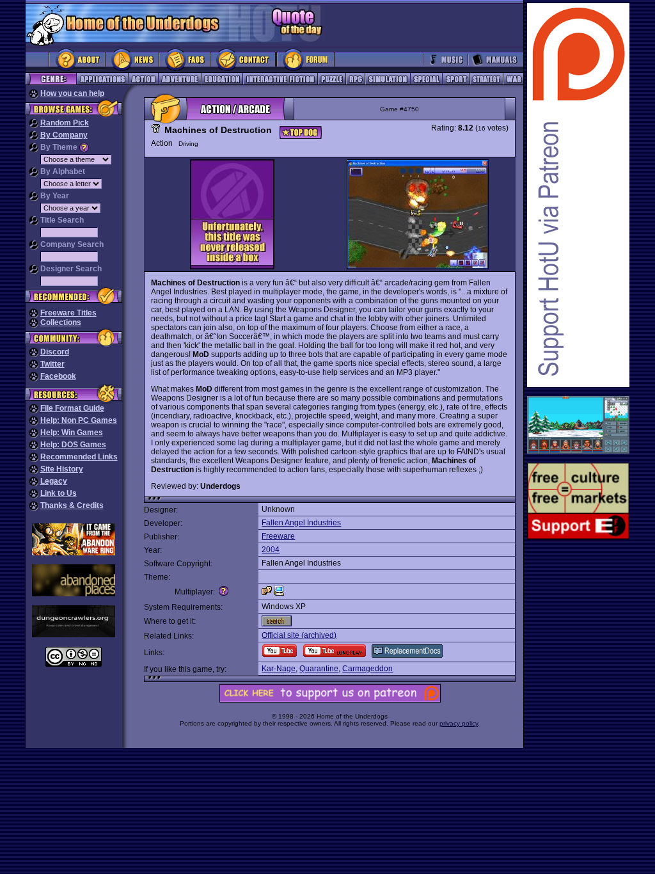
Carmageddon (367, 668)
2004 (271, 549)
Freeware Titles (68, 312)
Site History (61, 469)
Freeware (278, 536)
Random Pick (64, 122)
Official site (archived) (299, 635)
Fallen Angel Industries (301, 522)
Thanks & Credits (72, 505)
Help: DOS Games (73, 444)
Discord (54, 351)
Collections (60, 322)
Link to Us (58, 493)
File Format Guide (72, 408)
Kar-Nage (279, 668)
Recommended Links (79, 456)
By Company (64, 135)
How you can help (72, 93)
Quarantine (318, 668)
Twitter (52, 364)
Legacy (53, 481)
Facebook (58, 376)
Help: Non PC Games (78, 420)
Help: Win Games (71, 432)
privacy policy (458, 723)
